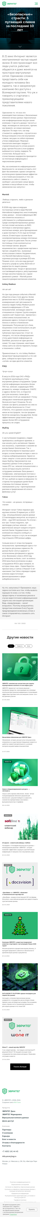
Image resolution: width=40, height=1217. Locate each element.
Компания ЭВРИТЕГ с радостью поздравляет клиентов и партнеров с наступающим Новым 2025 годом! (19, 944)
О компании (7, 1133)
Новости (19, 646)
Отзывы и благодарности (13, 1143)
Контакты (6, 1146)
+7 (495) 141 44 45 (10, 1151)
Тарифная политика (20, 1200)
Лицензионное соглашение (20, 1184)
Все (11, 646)
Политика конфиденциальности (20, 1182)
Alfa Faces (17, 1102)
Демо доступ (8, 1121)
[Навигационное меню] (36, 4)
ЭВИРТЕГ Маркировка (12, 1114)
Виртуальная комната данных (15, 1118)
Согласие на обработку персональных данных (20, 1187)
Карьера (6, 1136)
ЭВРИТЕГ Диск (8, 1111)
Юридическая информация (20, 1193)
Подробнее (13, 1214)
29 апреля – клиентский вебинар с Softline (16, 843)
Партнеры (6, 1130)
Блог (28, 646)
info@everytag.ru (9, 1156)
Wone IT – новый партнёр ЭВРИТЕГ (13, 1047)
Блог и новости (9, 1139)
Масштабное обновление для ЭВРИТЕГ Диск (16, 737)
